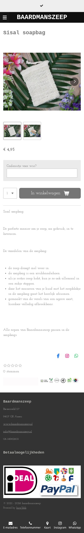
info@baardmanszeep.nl (17, 431)
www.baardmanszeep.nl (18, 424)
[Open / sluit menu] (4, 17)
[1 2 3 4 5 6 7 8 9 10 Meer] (10, 193)
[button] (12, 131)
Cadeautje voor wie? (21, 166)
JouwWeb (21, 508)
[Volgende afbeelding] (74, 81)
